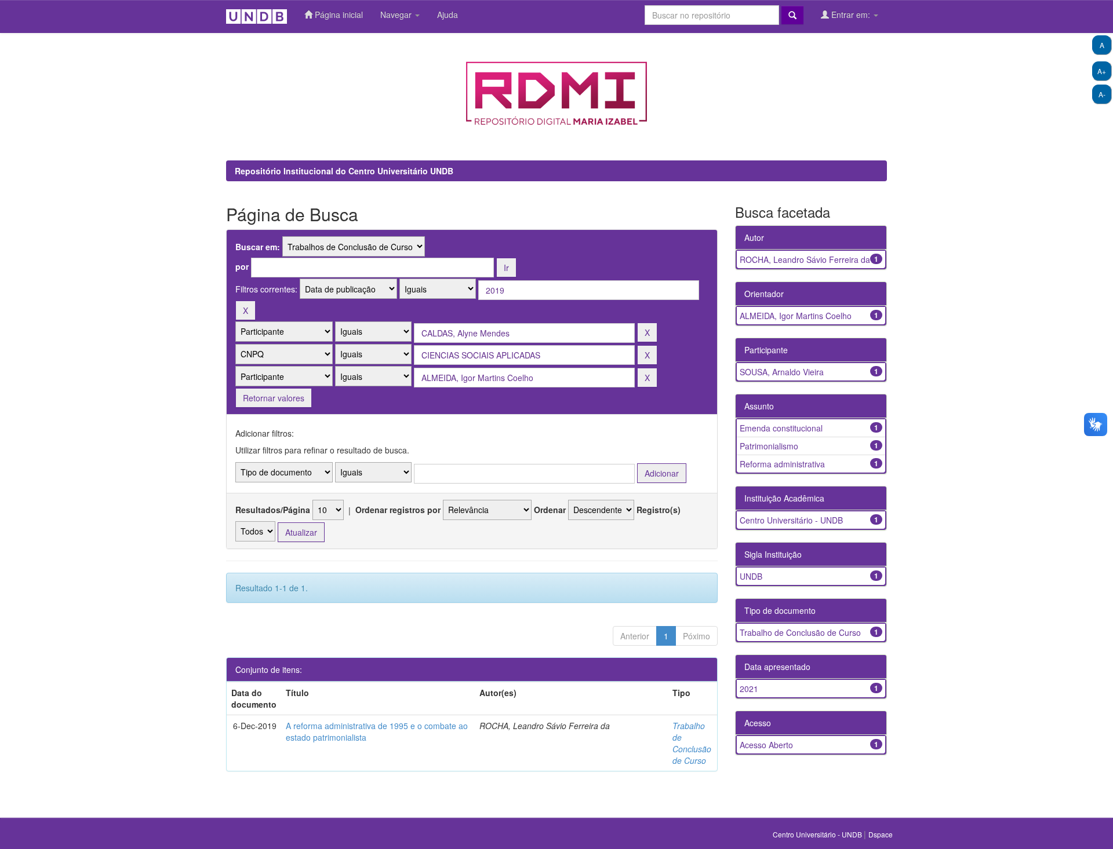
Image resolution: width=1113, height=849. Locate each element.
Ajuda (447, 14)
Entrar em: (850, 14)
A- (1102, 94)
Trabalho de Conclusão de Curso (691, 743)
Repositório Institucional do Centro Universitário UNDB (344, 171)
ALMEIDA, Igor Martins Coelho (796, 315)
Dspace (880, 834)
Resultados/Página (272, 509)
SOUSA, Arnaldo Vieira (782, 372)
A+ (1101, 71)
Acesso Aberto (766, 745)
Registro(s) (658, 509)
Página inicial (337, 14)
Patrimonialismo (769, 446)
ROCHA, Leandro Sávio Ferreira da (805, 259)
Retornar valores (273, 398)
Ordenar (550, 509)
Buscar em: (257, 246)
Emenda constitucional (781, 428)
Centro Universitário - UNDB (791, 520)
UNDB (751, 576)
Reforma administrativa (782, 464)
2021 (749, 688)
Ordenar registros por (398, 509)
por (242, 266)
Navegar (397, 14)
